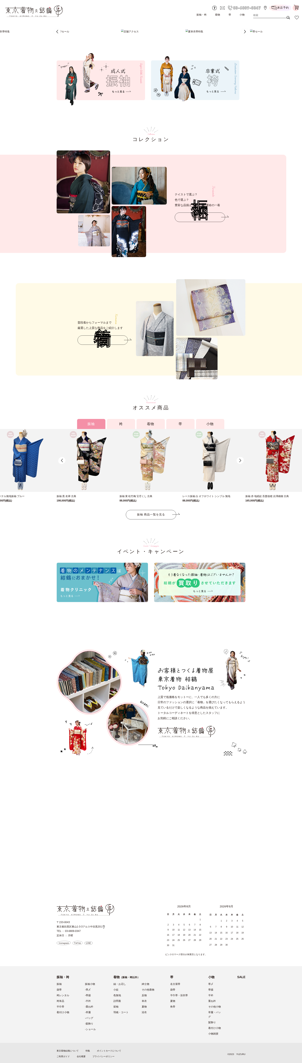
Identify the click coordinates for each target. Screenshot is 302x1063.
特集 (88, 1050)
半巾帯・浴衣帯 (179, 995)
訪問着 (117, 1001)
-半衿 (88, 1001)
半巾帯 (60, 1006)
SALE (241, 977)
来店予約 (283, 7)
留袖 (115, 1006)
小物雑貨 (213, 1033)
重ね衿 (212, 1001)
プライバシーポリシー (103, 1056)
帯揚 (210, 989)
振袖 (59, 984)
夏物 (144, 1006)
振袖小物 (90, 984)
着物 (217, 14)
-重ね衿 (89, 1006)
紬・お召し (119, 984)
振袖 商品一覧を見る (151, 514)
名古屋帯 (175, 984)
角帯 (172, 1006)
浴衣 (144, 1012)
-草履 (88, 1012)
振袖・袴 (201, 14)
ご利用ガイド (63, 1056)
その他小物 (214, 1006)
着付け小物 (63, 1012)
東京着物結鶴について (68, 1050)
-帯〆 (88, 989)
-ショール (90, 1029)
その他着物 (148, 989)
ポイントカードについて (109, 1050)
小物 (242, 14)
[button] (57, 31)
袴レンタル (63, 995)
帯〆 (210, 984)
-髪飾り (89, 1023)
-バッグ (89, 1018)
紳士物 (145, 984)
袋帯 (59, 989)
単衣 (144, 1001)
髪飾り (212, 1022)
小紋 (115, 989)
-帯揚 (88, 995)
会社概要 (81, 1056)
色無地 (117, 995)
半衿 (210, 995)
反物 (144, 995)
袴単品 (60, 1001)
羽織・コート (121, 1012)
